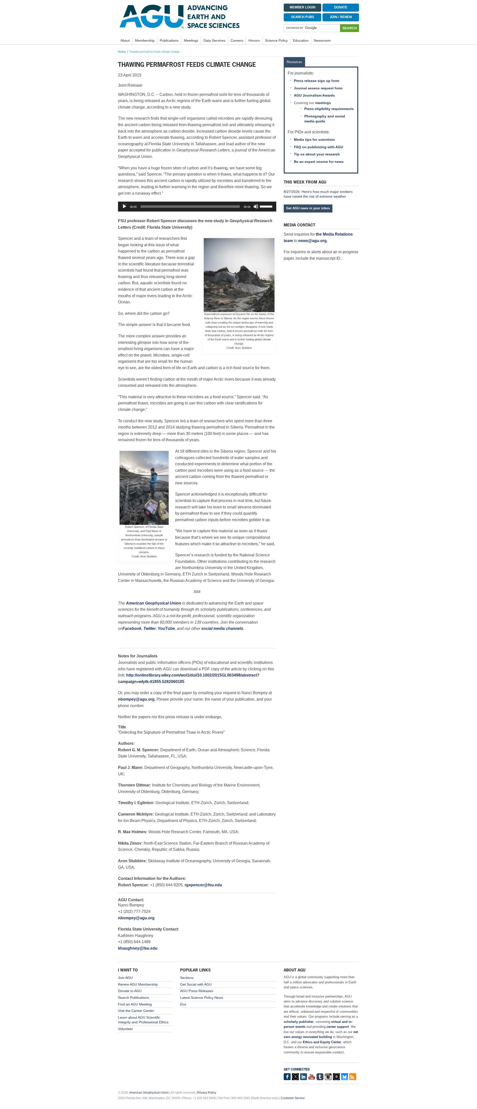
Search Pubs (302, 17)
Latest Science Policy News (201, 998)
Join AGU (125, 978)
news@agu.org (312, 241)
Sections (187, 978)
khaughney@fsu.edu (138, 948)
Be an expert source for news (319, 162)
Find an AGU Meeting (135, 1004)
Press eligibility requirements (329, 109)
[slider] (267, 206)
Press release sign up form (316, 81)
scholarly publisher (299, 1022)
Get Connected (297, 1069)
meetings (323, 103)
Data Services (214, 40)
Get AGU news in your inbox (308, 208)
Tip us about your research (317, 154)
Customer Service (293, 1098)
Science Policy (276, 40)
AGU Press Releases (196, 991)
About (125, 40)
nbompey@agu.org (136, 699)
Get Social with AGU (196, 984)
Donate (340, 7)
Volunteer (125, 1029)
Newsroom (322, 40)
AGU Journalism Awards (314, 95)
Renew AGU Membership (138, 984)
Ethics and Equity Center (322, 1042)
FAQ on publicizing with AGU (318, 147)
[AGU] (197, 16)
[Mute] (255, 206)
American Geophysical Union (149, 1092)
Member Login (302, 7)
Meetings (191, 40)
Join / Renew (341, 17)
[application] (197, 207)
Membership (145, 40)
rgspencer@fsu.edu (203, 885)
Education (301, 40)
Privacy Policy (206, 1092)
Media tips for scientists (314, 140)
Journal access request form (318, 88)
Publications (169, 40)
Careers (237, 40)
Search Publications (133, 998)
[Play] (124, 206)
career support (337, 1027)
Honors (254, 40)
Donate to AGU (130, 991)
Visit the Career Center (136, 1011)
